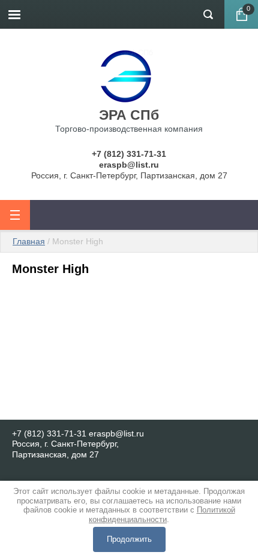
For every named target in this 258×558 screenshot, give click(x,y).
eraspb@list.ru (129, 164)
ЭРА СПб (129, 115)
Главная (29, 241)
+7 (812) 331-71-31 (129, 154)
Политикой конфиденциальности (162, 514)
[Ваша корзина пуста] (241, 14)
